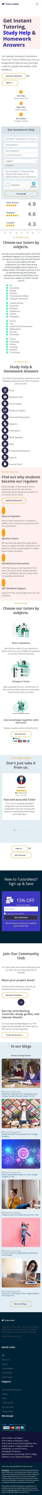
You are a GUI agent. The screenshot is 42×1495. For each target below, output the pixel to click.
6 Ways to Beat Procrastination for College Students (20, 1135)
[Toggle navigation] (37, 4)
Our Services (7, 1373)
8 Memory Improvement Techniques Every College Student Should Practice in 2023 (19, 1095)
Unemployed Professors (11, 1451)
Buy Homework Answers (11, 1389)
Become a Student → (15, 995)
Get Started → (21, 734)
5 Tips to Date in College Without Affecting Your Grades (20, 1254)
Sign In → (10, 83)
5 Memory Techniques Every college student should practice (20, 1294)
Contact (5, 1394)
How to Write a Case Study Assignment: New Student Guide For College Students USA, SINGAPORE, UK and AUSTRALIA (19, 1446)
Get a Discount (21, 917)
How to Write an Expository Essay (15, 1441)
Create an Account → (15, 1035)
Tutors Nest (12, 3)
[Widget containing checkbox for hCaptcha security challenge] (21, 185)
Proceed (20, 194)
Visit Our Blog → (21, 1304)
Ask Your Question (14, 76)
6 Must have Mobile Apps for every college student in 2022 (19, 1175)
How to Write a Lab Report (12, 1438)
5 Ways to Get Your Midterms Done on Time (20, 1215)
